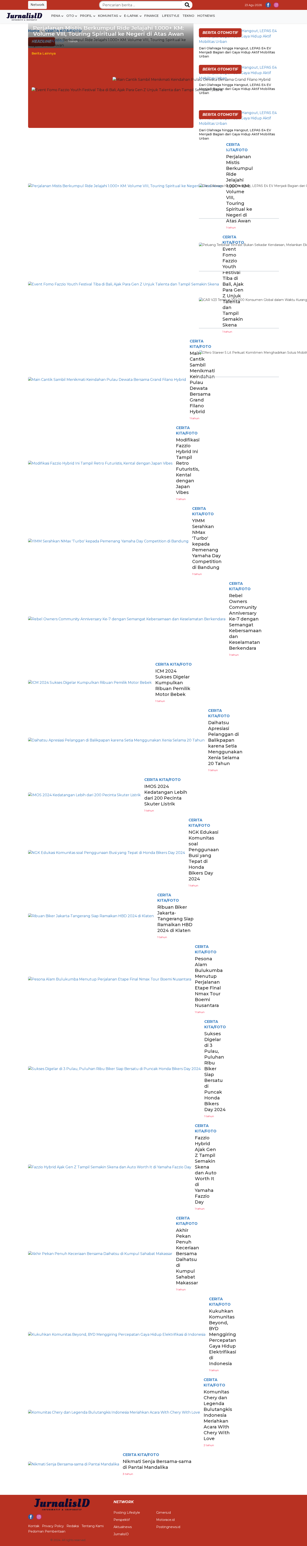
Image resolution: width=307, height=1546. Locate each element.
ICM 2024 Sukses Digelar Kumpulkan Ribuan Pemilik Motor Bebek (172, 682)
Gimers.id (163, 1513)
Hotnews (206, 16)
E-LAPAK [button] (131, 16)
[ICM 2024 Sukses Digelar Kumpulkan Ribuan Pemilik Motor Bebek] (90, 682)
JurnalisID (121, 1534)
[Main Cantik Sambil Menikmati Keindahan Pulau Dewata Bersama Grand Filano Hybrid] (192, 79)
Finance (151, 16)
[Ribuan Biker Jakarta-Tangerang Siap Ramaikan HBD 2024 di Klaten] (91, 916)
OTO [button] (70, 16)
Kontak (33, 1526)
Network (37, 5)
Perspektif (121, 1520)
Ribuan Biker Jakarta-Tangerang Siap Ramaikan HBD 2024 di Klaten (175, 918)
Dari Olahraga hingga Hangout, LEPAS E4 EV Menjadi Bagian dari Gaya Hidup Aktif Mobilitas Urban (237, 52)
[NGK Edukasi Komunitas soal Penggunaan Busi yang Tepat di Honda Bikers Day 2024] (106, 852)
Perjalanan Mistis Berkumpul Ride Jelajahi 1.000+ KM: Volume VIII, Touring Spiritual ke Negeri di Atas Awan (108, 30)
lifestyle (170, 16)
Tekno (188, 16)
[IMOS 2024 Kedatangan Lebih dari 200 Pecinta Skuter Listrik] (84, 795)
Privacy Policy (53, 1526)
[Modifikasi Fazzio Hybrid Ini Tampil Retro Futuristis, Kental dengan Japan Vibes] (100, 463)
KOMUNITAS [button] (108, 16)
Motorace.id (165, 1520)
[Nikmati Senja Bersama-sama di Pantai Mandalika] (73, 1464)
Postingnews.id (168, 1527)
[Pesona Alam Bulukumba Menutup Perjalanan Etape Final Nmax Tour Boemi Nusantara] (109, 979)
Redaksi (73, 1526)
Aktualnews (122, 1527)
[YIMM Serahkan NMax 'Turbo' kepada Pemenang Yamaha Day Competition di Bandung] (108, 541)
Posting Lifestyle (126, 1513)
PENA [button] (55, 16)
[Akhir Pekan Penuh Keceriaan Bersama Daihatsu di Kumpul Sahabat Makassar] (100, 1253)
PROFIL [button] (86, 16)
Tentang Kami (93, 1526)
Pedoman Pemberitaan (46, 1531)
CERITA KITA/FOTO (48, 41)
